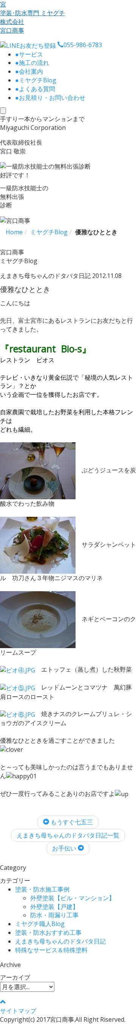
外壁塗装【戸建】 (54, 907)
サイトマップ (18, 1011)
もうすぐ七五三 (71, 822)
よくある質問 (35, 89)
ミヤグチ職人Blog (40, 924)
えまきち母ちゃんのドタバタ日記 (60, 941)
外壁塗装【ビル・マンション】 (72, 898)
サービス (29, 54)
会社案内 (29, 71)
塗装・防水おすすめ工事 (48, 932)
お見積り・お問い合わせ (50, 97)
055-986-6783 (82, 45)
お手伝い (65, 848)
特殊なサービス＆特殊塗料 (51, 950)
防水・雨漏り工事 (54, 915)
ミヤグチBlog (35, 80)
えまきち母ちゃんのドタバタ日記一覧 (68, 835)
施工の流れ (32, 62)
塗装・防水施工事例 (42, 889)
